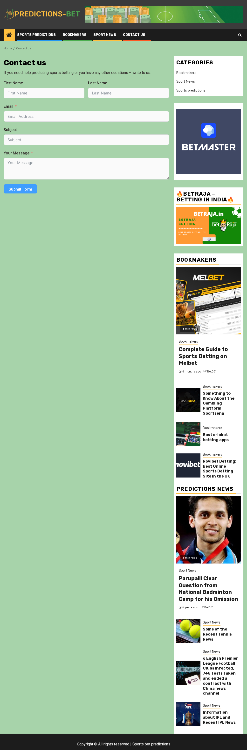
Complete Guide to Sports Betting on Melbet (203, 356)
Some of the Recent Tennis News (217, 634)
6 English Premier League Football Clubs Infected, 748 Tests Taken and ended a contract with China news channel (220, 676)
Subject (10, 129)
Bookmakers (74, 35)
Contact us (134, 35)
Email (8, 106)
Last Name (97, 83)
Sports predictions (36, 35)
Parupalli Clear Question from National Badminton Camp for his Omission (208, 588)
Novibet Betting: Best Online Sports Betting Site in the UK (219, 468)
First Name (13, 83)
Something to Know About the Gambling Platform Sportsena (218, 403)
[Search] (240, 35)
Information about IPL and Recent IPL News (219, 717)
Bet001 (212, 371)
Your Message (16, 153)
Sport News (104, 35)
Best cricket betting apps (216, 437)
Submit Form (20, 189)
